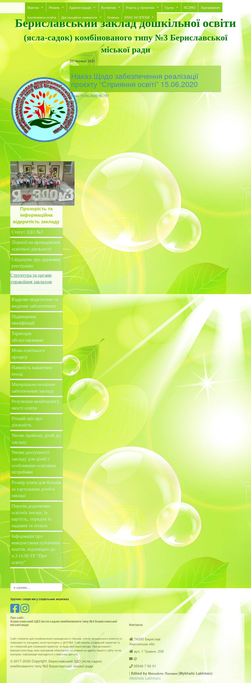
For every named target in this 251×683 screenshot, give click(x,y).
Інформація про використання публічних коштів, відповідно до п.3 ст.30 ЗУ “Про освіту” (36, 549)
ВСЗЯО (190, 7)
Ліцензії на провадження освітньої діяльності (36, 245)
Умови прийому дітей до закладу (36, 439)
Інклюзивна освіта (41, 17)
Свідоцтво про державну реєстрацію (36, 263)
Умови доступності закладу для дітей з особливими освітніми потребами (34, 462)
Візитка (33, 7)
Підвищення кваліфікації (24, 320)
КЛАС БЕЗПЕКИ (137, 17)
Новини (113, 17)
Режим (54, 7)
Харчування (210, 7)
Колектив (108, 7)
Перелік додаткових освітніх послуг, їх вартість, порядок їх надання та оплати (31, 515)
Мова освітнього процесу (28, 354)
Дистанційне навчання (79, 17)
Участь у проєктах (140, 7)
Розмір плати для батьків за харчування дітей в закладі (36, 489)
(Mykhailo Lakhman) (145, 678)
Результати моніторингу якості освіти (35, 404)
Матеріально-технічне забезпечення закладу (33, 388)
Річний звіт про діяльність (27, 422)
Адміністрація (80, 7)
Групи (169, 7)
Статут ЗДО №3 (27, 232)
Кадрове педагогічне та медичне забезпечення (35, 303)
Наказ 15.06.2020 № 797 (89, 95)
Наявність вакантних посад (32, 371)
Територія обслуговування (27, 337)
